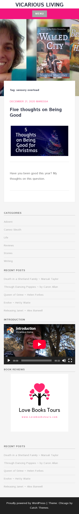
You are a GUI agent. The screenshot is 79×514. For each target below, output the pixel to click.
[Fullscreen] (70, 360)
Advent (8, 222)
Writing (8, 261)
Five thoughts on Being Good (36, 112)
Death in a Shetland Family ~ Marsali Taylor (31, 279)
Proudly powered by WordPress (26, 503)
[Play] (9, 360)
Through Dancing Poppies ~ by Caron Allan (31, 287)
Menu (39, 14)
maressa (42, 101)
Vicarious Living (39, 5)
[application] (39, 344)
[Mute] (64, 360)
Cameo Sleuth (12, 230)
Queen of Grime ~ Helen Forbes (24, 295)
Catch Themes (39, 508)
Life (6, 238)
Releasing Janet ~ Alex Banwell (23, 311)
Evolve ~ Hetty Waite (17, 303)
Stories (8, 253)
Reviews (9, 245)
